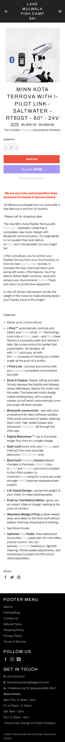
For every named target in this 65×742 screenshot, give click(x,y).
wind (13, 468)
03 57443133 (16, 676)
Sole (15, 356)
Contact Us (10, 618)
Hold (22, 480)
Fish (10, 244)
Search (8, 607)
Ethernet (18, 370)
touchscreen (28, 264)
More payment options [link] (32, 178)
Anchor (32, 454)
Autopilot (27, 426)
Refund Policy (12, 624)
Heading (28, 460)
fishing (27, 336)
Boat (26, 332)
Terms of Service (14, 641)
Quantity (9, 139)
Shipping (26, 129)
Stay (50, 336)
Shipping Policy (13, 630)
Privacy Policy (12, 636)
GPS (40, 332)
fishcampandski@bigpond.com (28, 682)
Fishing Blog (11, 612)
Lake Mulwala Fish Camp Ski (32, 11)
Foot (22, 534)
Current (43, 280)
